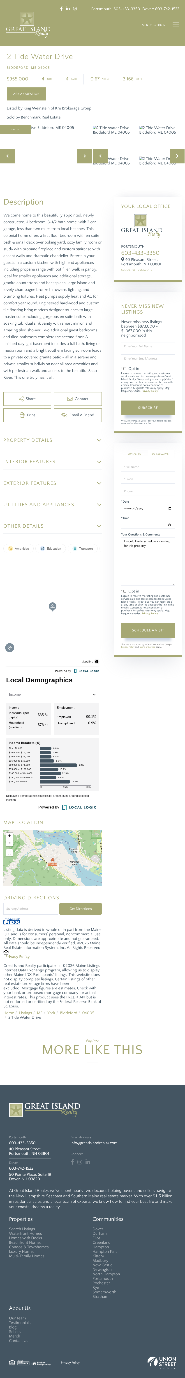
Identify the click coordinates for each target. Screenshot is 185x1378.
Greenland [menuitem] (101, 1242)
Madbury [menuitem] (100, 1260)
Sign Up (147, 25)
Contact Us (128, 270)
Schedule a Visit (161, 454)
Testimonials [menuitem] (20, 1323)
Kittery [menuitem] (98, 1256)
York (51, 1013)
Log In (161, 25)
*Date (125, 501)
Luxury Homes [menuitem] (22, 1251)
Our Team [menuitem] (17, 1318)
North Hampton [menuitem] (106, 1274)
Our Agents (145, 270)
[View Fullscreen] (9, 852)
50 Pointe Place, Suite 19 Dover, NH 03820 (30, 1176)
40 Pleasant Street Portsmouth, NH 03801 (29, 1151)
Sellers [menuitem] (15, 1332)
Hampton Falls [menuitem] (104, 1251)
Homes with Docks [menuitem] (25, 1238)
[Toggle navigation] (176, 25)
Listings (25, 1013)
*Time (125, 518)
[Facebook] (72, 1162)
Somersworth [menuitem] (104, 1292)
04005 (88, 1013)
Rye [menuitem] (95, 1287)
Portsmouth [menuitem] (102, 1278)
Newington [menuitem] (102, 1269)
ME (40, 1013)
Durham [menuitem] (99, 1233)
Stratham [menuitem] (100, 1296)
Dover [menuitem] (97, 1229)
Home (8, 1013)
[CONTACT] (26, 93)
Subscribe (148, 408)
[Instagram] (79, 1162)
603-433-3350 (126, 9)
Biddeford (68, 1013)
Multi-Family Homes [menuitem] (26, 1256)
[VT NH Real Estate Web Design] (162, 1363)
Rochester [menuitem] (101, 1283)
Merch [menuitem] (14, 1336)
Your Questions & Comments (140, 534)
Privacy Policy (17, 956)
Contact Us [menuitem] (18, 1341)
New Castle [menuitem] (102, 1265)
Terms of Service (147, 647)
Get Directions (80, 909)
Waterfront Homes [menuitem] (25, 1233)
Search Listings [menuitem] (22, 1229)
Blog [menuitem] (13, 1327)
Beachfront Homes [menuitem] (25, 1242)
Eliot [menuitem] (96, 1238)
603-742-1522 (167, 9)
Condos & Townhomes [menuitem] (29, 1247)
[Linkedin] (88, 1162)
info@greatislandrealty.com (94, 1143)
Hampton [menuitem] (100, 1247)
